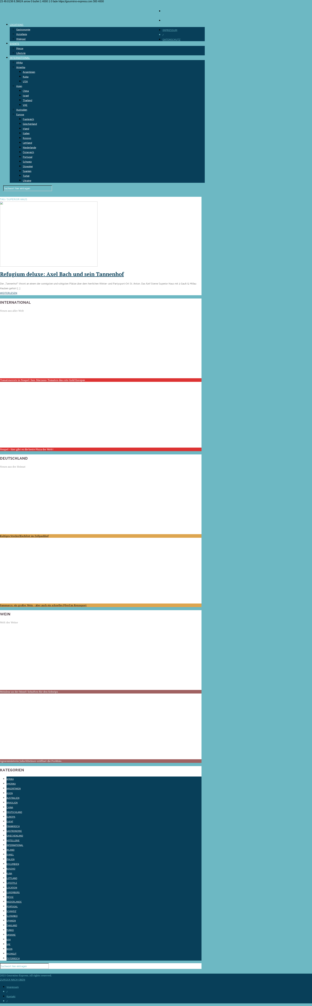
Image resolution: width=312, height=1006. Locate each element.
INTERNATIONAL (20, 57)
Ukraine (27, 180)
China (26, 90)
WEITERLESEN (8, 293)
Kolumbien (12, 864)
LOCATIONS (16, 24)
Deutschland (14, 812)
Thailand (27, 100)
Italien (26, 133)
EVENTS (14, 43)
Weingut (21, 38)
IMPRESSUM (169, 30)
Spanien (27, 171)
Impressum (12, 987)
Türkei (26, 175)
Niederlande (29, 147)
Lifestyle (21, 53)
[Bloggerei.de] (6, 971)
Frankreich (28, 119)
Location (11, 888)
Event (9, 821)
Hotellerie (21, 34)
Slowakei (28, 166)
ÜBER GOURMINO (173, 11)
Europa (20, 114)
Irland (26, 128)
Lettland (27, 142)
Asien (19, 86)
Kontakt (10, 996)
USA (25, 81)
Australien (21, 109)
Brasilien (12, 803)
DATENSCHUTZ (171, 39)
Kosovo (27, 138)
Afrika (19, 62)
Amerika (20, 67)
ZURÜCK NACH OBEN (12, 979)
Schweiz (27, 161)
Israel (26, 95)
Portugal (27, 156)
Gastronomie (23, 29)
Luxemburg (13, 892)
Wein (9, 949)
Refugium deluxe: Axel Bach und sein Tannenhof (62, 274)
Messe (19, 48)
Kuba (25, 76)
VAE (25, 105)
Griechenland (30, 123)
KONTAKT (168, 20)
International (14, 845)
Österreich (28, 152)
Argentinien (29, 71)
